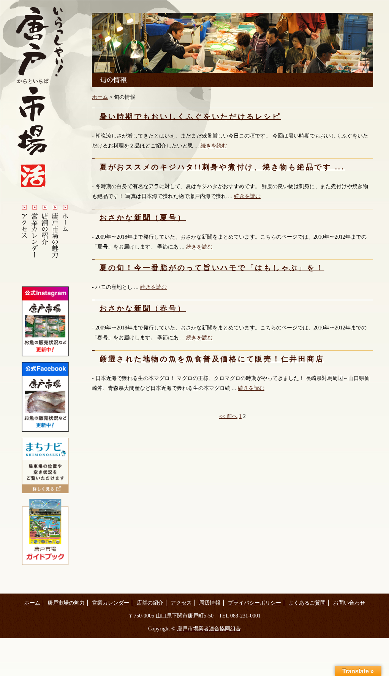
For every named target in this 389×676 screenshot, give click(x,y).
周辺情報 (209, 603)
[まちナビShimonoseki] (45, 491)
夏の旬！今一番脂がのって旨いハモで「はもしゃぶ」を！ (212, 268)
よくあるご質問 (307, 603)
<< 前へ (228, 416)
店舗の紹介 (150, 603)
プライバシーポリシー (254, 603)
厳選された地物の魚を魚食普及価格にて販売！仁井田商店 (212, 359)
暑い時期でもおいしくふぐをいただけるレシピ (190, 116)
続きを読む (214, 145)
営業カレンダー (110, 603)
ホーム (100, 97)
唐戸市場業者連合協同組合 (209, 628)
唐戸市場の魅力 (66, 603)
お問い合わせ (349, 603)
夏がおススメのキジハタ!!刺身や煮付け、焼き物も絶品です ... (222, 167)
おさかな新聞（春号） (143, 308)
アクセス (181, 603)
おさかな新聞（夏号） (143, 218)
